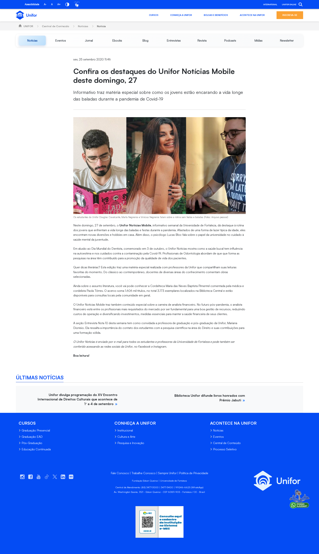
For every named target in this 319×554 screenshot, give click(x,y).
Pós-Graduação (32, 443)
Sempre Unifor (167, 473)
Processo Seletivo (225, 449)
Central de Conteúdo (55, 26)
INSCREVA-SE (289, 15)
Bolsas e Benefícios (216, 15)
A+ (59, 4)
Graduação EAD (32, 437)
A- (45, 4)
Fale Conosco (120, 473)
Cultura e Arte (126, 437)
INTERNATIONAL (270, 4)
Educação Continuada (36, 449)
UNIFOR (28, 26)
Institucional (125, 430)
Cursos (153, 15)
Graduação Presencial (36, 430)
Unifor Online (289, 4)
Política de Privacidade (193, 473)
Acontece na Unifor (252, 15)
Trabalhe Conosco (143, 473)
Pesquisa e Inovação (130, 443)
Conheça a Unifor (181, 15)
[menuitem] (32, 40)
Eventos (218, 437)
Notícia (101, 26)
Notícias (83, 26)
